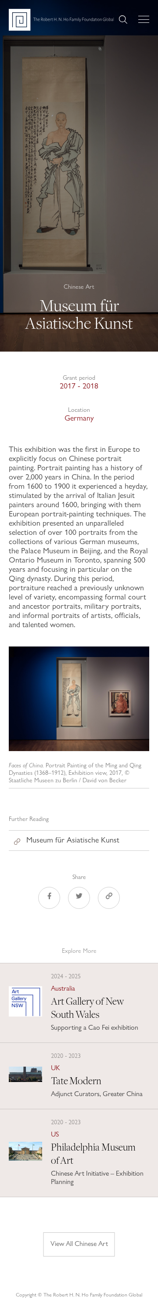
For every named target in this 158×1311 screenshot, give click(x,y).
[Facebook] (49, 899)
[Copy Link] (109, 899)
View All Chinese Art (79, 1243)
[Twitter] (79, 899)
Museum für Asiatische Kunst (72, 839)
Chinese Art (79, 286)
